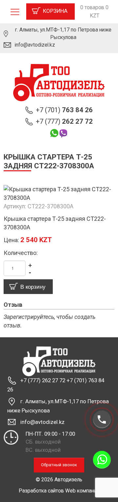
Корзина (55, 11)
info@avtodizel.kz (35, 45)
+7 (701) (64, 110)
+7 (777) (64, 121)
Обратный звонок (59, 464)
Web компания (82, 491)
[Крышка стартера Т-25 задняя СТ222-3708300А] (59, 193)
